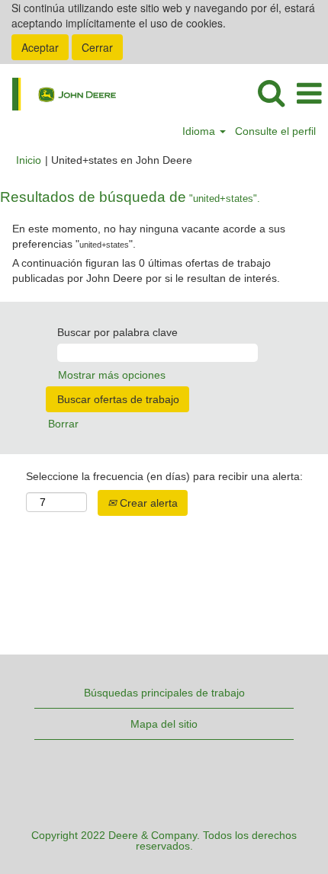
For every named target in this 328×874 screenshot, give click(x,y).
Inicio (28, 160)
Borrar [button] (63, 424)
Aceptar (40, 47)
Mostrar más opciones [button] (112, 375)
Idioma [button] (200, 131)
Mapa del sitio (164, 724)
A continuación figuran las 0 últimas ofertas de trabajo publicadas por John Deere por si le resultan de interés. (146, 270)
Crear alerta (147, 503)
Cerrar (97, 47)
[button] (309, 93)
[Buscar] (271, 93)
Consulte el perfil (275, 131)
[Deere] (58, 93)
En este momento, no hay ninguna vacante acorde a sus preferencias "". (148, 236)
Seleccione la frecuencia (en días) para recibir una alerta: (164, 476)
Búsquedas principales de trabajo (164, 693)
